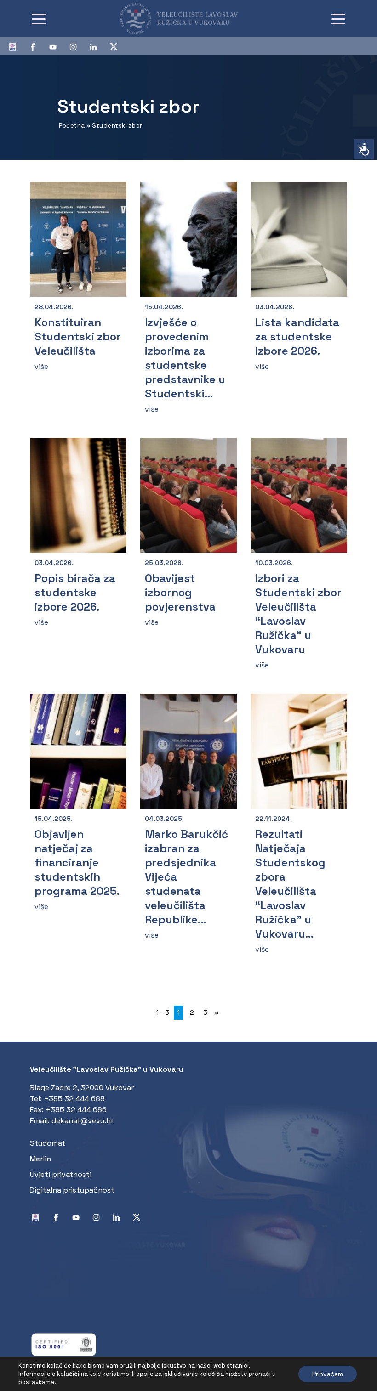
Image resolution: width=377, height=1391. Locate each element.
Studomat (47, 1143)
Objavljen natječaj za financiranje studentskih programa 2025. (77, 862)
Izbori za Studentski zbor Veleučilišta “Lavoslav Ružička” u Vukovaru (298, 613)
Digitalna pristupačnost (72, 1190)
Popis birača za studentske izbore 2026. (74, 592)
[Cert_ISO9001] (63, 1344)
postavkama (36, 1382)
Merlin (40, 1159)
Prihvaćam (327, 1374)
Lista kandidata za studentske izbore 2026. (297, 336)
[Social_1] (16, 46)
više (41, 366)
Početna (72, 126)
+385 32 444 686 (76, 1109)
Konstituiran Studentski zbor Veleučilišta (77, 336)
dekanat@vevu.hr (82, 1120)
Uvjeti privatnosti (60, 1174)
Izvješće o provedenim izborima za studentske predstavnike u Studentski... (185, 358)
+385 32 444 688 (74, 1098)
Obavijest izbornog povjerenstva (180, 592)
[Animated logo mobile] (184, 18)
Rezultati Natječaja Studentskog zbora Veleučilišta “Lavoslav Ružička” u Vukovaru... (290, 884)
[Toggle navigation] (38, 18)
